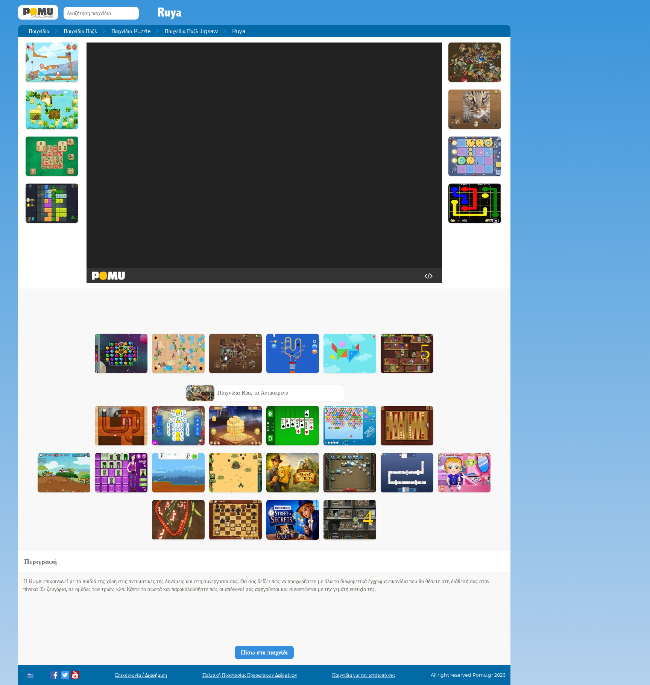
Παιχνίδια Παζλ (80, 31)
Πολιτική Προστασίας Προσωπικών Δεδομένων (249, 675)
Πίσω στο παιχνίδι (264, 652)
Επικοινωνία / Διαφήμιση (141, 675)
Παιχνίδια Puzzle (130, 31)
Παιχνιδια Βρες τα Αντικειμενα (253, 392)
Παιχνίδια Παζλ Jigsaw (191, 31)
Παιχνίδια (39, 31)
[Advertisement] (264, 309)
